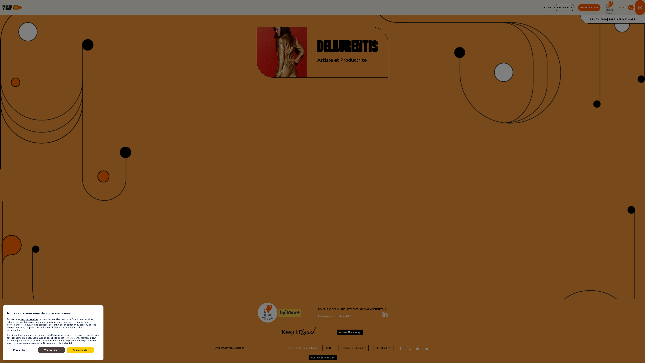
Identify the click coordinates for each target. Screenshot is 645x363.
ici (70, 343)
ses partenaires (29, 319)
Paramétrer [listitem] (20, 350)
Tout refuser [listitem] (51, 350)
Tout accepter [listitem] (80, 350)
